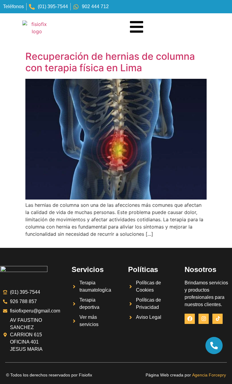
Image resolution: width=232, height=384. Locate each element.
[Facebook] (190, 319)
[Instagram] (203, 319)
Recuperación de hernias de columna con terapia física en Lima (110, 62)
